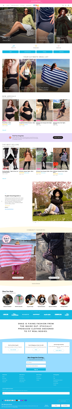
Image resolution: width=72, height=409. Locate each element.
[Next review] (70, 201)
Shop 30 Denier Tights (9, 207)
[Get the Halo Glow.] (18, 25)
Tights (7, 5)
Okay (56, 405)
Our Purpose (21, 378)
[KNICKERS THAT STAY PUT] (10, 75)
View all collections (36, 283)
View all (4, 130)
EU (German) (55, 383)
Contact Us (38, 376)
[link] (66, 5)
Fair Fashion (21, 376)
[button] (3, 5)
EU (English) (55, 381)
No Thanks (65, 405)
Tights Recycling (22, 380)
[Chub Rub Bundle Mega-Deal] (45, 25)
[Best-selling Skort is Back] (27, 75)
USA (54, 378)
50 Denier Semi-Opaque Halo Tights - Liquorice (44, 123)
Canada (54, 384)
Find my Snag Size (58, 137)
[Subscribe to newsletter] (69, 393)
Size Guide (13, 349)
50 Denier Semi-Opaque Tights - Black (44, 171)
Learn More (59, 350)
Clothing (22, 5)
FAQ (36, 349)
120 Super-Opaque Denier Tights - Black (60, 172)
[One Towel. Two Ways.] (53, 75)
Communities (38, 378)
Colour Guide (4, 380)
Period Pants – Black (6, 122)
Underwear (28, 5)
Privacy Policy (15, 406)
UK (54, 376)
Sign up (36, 369)
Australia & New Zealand (57, 380)
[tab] (33, 222)
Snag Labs (4, 381)
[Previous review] (2, 201)
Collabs (37, 380)
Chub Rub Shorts (15, 5)
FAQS (3, 376)
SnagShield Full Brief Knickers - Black (27, 122)
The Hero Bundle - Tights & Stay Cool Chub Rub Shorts (10, 172)
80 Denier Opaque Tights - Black (26, 171)
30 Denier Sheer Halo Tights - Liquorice (59, 123)
